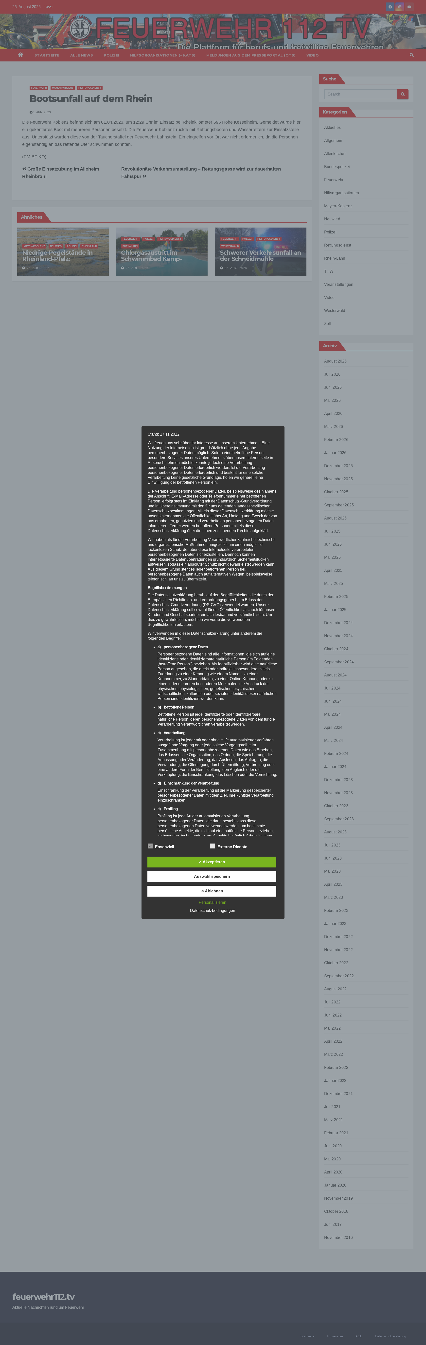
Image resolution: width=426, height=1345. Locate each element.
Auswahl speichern (212, 876)
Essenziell (164, 847)
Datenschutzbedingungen (212, 910)
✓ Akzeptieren (212, 862)
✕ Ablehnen (212, 891)
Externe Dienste (232, 847)
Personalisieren (212, 902)
